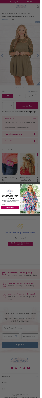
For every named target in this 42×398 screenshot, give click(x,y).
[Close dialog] (39, 185)
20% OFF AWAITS (10, 207)
